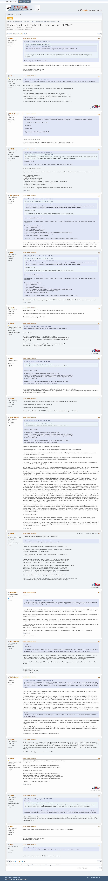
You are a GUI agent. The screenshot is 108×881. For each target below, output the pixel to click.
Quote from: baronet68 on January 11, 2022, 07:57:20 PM (38, 799)
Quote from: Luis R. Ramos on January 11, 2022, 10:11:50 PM (39, 680)
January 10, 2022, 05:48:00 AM (29, 75)
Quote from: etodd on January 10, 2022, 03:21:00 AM (37, 79)
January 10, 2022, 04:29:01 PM (29, 114)
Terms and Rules (94, 877)
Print (99, 33)
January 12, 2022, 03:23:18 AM (29, 844)
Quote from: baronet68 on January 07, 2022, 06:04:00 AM (38, 152)
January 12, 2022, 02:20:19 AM (29, 826)
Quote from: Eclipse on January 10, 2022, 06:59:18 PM (37, 361)
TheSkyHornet (14, 114)
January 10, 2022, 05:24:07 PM (29, 252)
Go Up (8, 861)
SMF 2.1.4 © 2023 (9, 877)
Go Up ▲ (101, 877)
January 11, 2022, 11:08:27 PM (29, 758)
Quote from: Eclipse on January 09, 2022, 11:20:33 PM (39, 46)
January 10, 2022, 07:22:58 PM (29, 358)
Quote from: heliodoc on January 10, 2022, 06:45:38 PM (38, 326)
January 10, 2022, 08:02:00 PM (29, 398)
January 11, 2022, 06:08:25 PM (29, 417)
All (26, 33)
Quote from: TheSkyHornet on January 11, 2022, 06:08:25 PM (39, 540)
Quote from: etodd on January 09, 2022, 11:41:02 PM (38, 44)
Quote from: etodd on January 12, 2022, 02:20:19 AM (37, 848)
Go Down (9, 33)
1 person (24, 190)
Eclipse (11, 76)
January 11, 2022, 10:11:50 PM (29, 641)
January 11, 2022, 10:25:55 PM (29, 677)
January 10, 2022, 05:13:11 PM (29, 195)
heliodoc (12, 308)
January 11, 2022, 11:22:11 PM (29, 795)
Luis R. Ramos (14, 641)
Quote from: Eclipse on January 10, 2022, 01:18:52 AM (37, 41)
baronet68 (12, 592)
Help (88, 877)
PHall (11, 358)
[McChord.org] (8, 598)
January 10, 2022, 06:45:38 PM (29, 307)
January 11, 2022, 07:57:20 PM (29, 592)
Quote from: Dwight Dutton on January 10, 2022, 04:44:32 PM (39, 199)
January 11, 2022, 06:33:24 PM (29, 533)
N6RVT (11, 149)
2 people (24, 633)
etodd (11, 38)
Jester (11, 252)
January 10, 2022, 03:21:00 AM (29, 38)
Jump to (79, 868)
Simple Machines (16, 877)
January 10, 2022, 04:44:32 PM (29, 149)
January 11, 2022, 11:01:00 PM (29, 739)
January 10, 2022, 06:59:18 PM (29, 323)
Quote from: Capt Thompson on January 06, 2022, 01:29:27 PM (40, 154)
